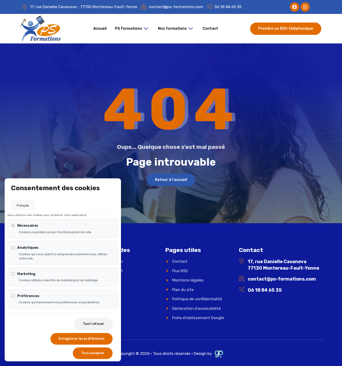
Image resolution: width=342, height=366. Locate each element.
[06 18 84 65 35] (241, 289)
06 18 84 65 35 (265, 290)
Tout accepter (92, 353)
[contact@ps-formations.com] (241, 278)
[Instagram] (305, 7)
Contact (210, 28)
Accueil (100, 28)
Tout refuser (93, 324)
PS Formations (128, 28)
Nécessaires (27, 225)
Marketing (26, 274)
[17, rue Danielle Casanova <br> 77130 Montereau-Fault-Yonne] (241, 261)
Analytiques (27, 247)
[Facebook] (294, 7)
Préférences (28, 296)
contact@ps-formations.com (282, 279)
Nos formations (172, 28)
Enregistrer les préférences (81, 339)
